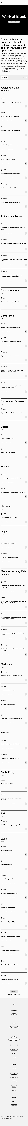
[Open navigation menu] (26, 2)
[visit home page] (1, 2)
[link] (14, 1014)
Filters (5, 77)
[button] (22, 2)
